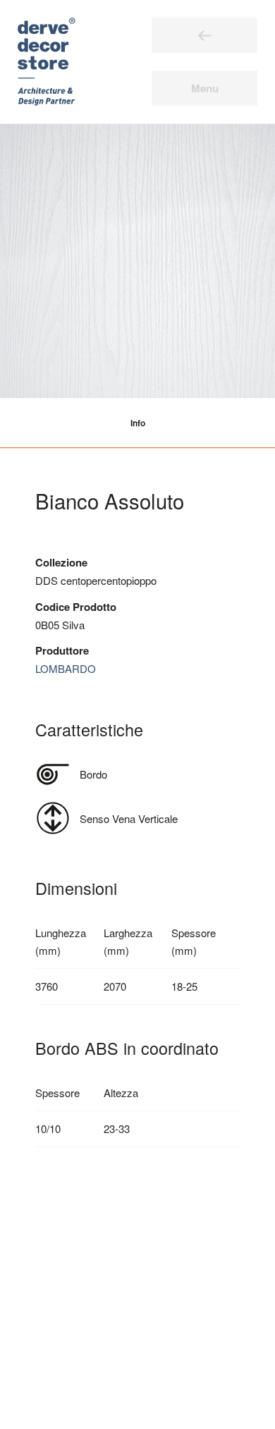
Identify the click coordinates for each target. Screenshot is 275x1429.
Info (137, 422)
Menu (205, 88)
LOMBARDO (65, 668)
